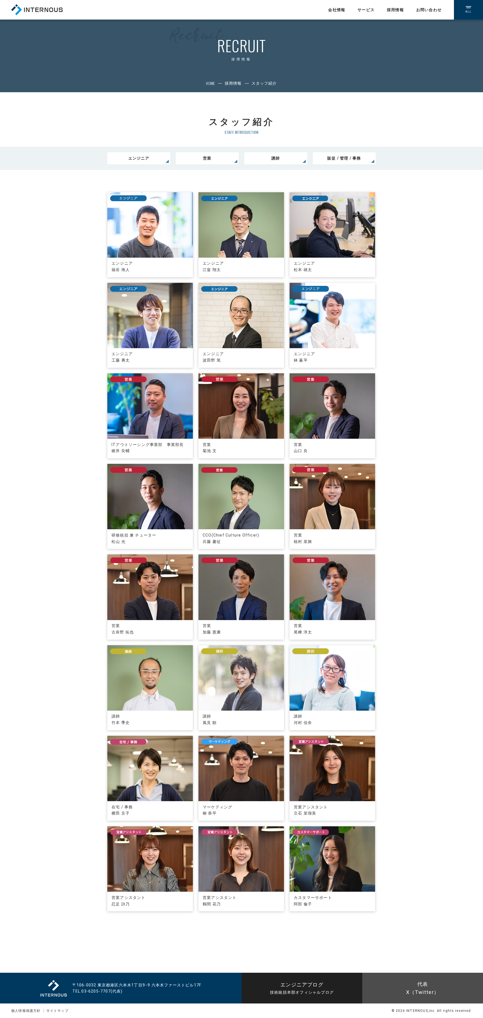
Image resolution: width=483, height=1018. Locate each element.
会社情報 (336, 10)
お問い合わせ (429, 10)
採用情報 (395, 10)
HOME (210, 83)
